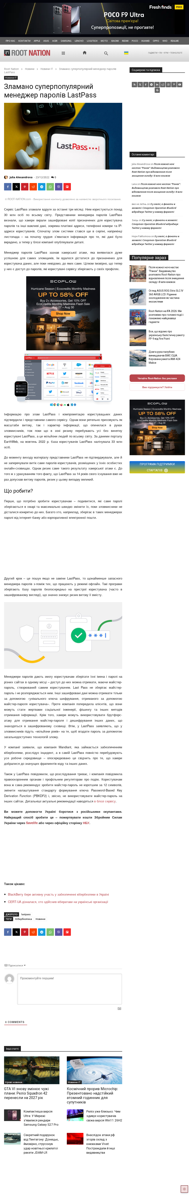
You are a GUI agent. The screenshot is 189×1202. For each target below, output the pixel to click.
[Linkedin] (157, 84)
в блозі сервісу (105, 801)
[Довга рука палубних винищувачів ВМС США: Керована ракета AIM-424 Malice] (138, 358)
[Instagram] (168, 84)
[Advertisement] (63, 548)
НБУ (86, 823)
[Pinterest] (24, 186)
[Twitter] (140, 84)
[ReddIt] (33, 186)
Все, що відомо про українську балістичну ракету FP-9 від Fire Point (167, 335)
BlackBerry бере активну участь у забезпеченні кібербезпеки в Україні (58, 894)
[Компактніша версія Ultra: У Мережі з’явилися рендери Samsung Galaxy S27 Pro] (12, 1115)
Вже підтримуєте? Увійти (157, 387)
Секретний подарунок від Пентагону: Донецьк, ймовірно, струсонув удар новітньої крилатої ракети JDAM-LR (41, 1143)
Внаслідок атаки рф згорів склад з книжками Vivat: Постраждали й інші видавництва (100, 1143)
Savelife (32, 823)
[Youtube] (179, 84)
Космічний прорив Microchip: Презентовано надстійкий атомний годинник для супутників (92, 1095)
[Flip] (67, 186)
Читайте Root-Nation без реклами (157, 378)
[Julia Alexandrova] (6, 177)
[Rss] (134, 84)
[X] (16, 186)
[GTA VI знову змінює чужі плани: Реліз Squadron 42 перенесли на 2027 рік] (31, 1070)
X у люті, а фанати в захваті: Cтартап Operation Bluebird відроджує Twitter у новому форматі (154, 207)
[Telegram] (41, 186)
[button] (106, 53)
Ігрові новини (13, 1082)
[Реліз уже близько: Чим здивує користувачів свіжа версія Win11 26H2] (75, 1115)
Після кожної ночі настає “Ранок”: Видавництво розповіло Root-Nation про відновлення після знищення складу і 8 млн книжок (166, 274)
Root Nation (11, 69)
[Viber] (58, 186)
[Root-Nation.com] (27, 53)
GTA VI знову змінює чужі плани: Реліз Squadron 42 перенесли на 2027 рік (26, 1093)
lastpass (26, 914)
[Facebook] (7, 186)
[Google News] (157, 90)
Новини (29, 69)
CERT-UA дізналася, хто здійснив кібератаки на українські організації (58, 901)
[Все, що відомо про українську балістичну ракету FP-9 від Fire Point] (138, 337)
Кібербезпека (23, 919)
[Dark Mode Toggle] (184, 1189)
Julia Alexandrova (20, 177)
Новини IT (46, 69)
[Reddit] (162, 84)
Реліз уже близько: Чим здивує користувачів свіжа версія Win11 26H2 (104, 1116)
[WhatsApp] (50, 186)
